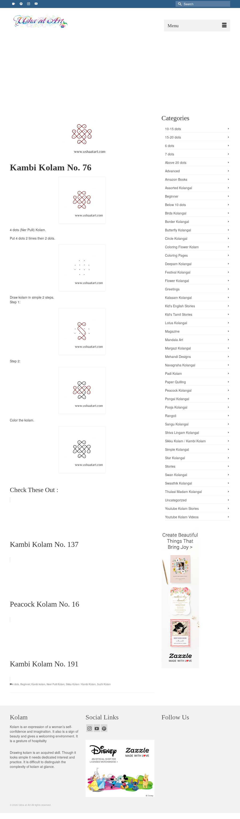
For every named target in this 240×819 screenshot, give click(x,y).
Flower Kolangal (177, 280)
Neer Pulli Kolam (55, 684)
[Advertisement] (120, 66)
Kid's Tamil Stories (178, 314)
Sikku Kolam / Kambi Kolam (81, 684)
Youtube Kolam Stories (182, 508)
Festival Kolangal (177, 272)
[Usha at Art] (45, 21)
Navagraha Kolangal (180, 365)
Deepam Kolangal (178, 263)
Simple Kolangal (177, 449)
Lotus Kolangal (176, 322)
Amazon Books (176, 179)
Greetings (172, 289)
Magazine (172, 331)
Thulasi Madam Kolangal (183, 491)
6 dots (169, 145)
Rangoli (170, 415)
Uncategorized (176, 500)
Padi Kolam (173, 373)
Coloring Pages (176, 255)
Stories (170, 466)
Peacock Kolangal (178, 390)
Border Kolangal (177, 221)
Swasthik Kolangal (178, 483)
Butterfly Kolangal (178, 230)
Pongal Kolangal (177, 398)
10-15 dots (173, 128)
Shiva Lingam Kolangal (182, 432)
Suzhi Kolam (104, 684)
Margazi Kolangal (178, 348)
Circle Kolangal (176, 238)
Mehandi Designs (178, 356)
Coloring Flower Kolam (182, 246)
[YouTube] (97, 728)
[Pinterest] (104, 728)
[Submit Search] (179, 4)
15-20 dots (173, 137)
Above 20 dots (175, 162)
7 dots (169, 154)
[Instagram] (89, 728)
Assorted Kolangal (178, 187)
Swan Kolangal (176, 474)
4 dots (15, 684)
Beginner (25, 684)
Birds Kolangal (175, 213)
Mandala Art (174, 339)
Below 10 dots (175, 204)
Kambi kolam (38, 684)
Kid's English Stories (180, 306)
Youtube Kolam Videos (182, 517)
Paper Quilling (175, 381)
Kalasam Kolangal (178, 297)
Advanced (172, 171)
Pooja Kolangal (176, 407)
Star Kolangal (175, 457)
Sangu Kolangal (176, 424)
